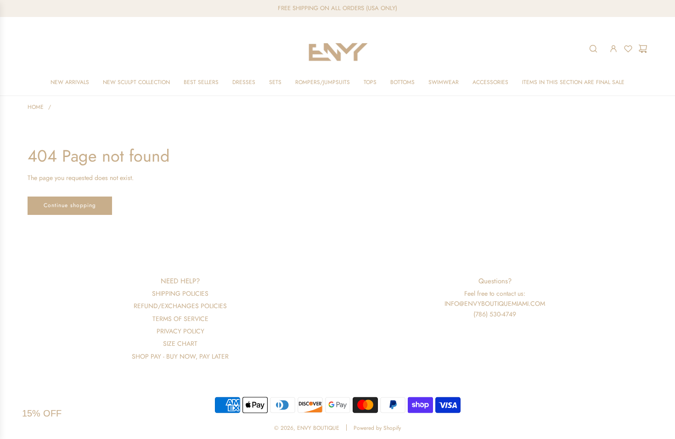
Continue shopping (70, 205)
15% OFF (42, 413)
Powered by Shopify (377, 428)
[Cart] (643, 49)
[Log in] (613, 49)
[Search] (593, 49)
